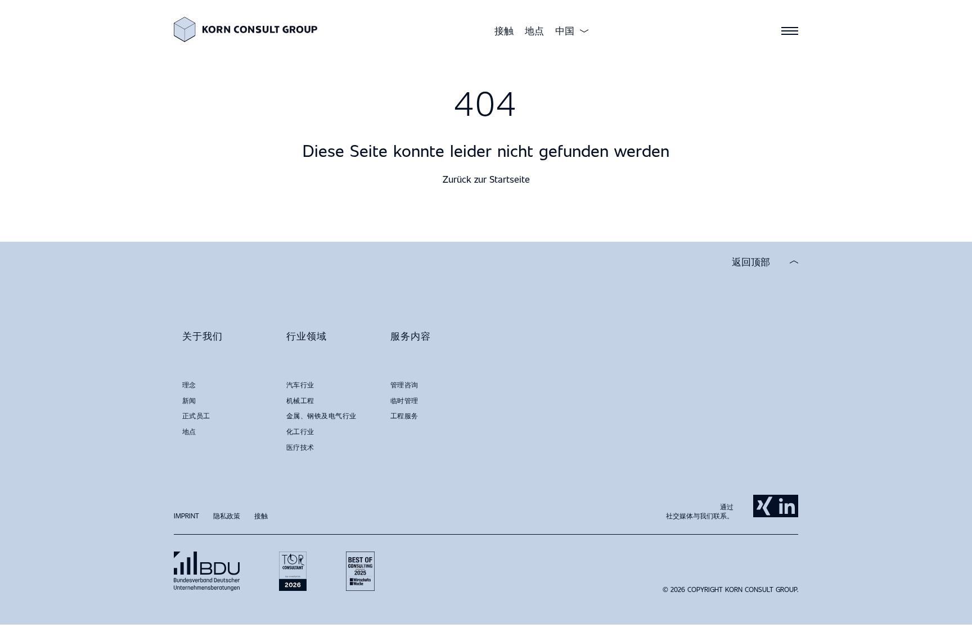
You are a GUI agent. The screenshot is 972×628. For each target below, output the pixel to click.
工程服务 (404, 415)
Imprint (186, 515)
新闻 (189, 400)
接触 (504, 30)
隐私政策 (226, 515)
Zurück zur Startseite (486, 179)
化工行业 (300, 431)
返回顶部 (751, 262)
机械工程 (300, 400)
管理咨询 (404, 384)
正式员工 (196, 415)
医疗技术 (300, 446)
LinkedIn (787, 506)
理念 (189, 384)
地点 (534, 30)
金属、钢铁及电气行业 (321, 415)
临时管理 (404, 400)
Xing (764, 506)
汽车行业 (300, 384)
